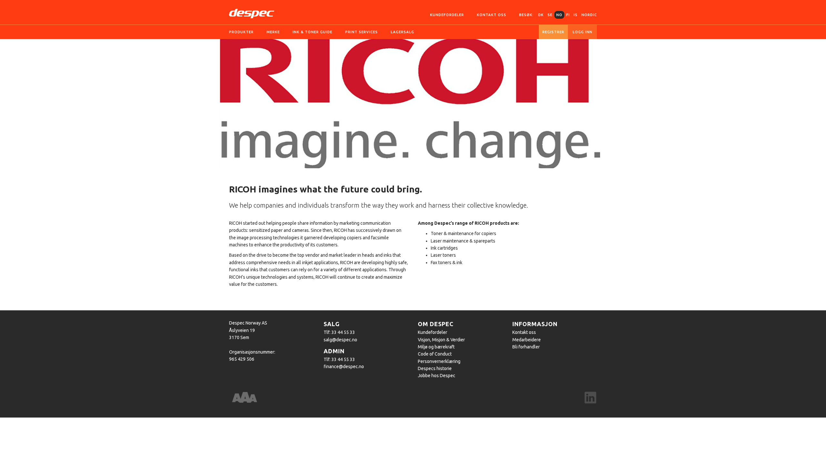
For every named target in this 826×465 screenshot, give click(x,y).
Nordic (589, 15)
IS (576, 15)
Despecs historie (435, 368)
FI (568, 15)
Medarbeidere (526, 339)
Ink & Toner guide (312, 32)
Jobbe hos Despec (436, 375)
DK (541, 15)
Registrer (553, 32)
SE (550, 15)
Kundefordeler (447, 15)
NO (559, 15)
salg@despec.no (340, 339)
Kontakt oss (491, 15)
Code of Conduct (435, 353)
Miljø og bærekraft (436, 346)
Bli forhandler (526, 346)
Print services (361, 32)
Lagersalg (402, 32)
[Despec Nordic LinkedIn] (590, 398)
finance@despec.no (344, 366)
